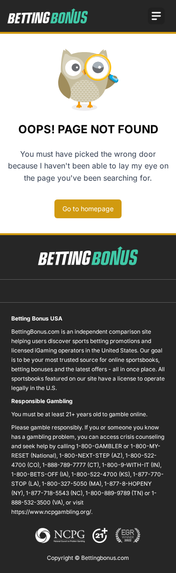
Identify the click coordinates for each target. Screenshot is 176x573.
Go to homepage (88, 209)
